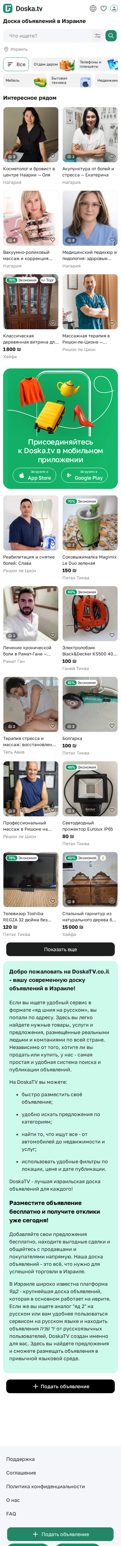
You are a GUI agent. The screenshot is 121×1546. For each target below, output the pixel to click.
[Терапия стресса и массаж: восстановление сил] (31, 716)
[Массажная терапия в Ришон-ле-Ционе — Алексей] (90, 313)
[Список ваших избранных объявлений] (103, 8)
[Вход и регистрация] (114, 8)
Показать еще (60, 949)
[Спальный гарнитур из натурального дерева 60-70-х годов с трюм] (90, 894)
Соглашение (21, 1473)
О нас (13, 1500)
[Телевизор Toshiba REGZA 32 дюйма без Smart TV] (31, 894)
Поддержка (20, 1459)
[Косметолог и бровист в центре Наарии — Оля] (31, 146)
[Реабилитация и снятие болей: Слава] (31, 534)
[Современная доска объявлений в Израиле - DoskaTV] (23, 8)
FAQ (11, 1514)
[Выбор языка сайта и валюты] (93, 8)
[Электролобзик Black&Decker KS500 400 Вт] (90, 629)
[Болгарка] (90, 716)
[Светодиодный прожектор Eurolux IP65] (90, 804)
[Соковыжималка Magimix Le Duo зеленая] (90, 538)
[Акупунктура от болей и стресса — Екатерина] (90, 146)
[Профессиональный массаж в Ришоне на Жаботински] (31, 800)
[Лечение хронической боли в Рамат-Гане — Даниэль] (31, 625)
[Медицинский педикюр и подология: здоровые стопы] (90, 229)
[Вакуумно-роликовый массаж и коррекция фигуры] (31, 229)
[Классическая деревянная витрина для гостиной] (31, 317)
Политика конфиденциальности (45, 1486)
